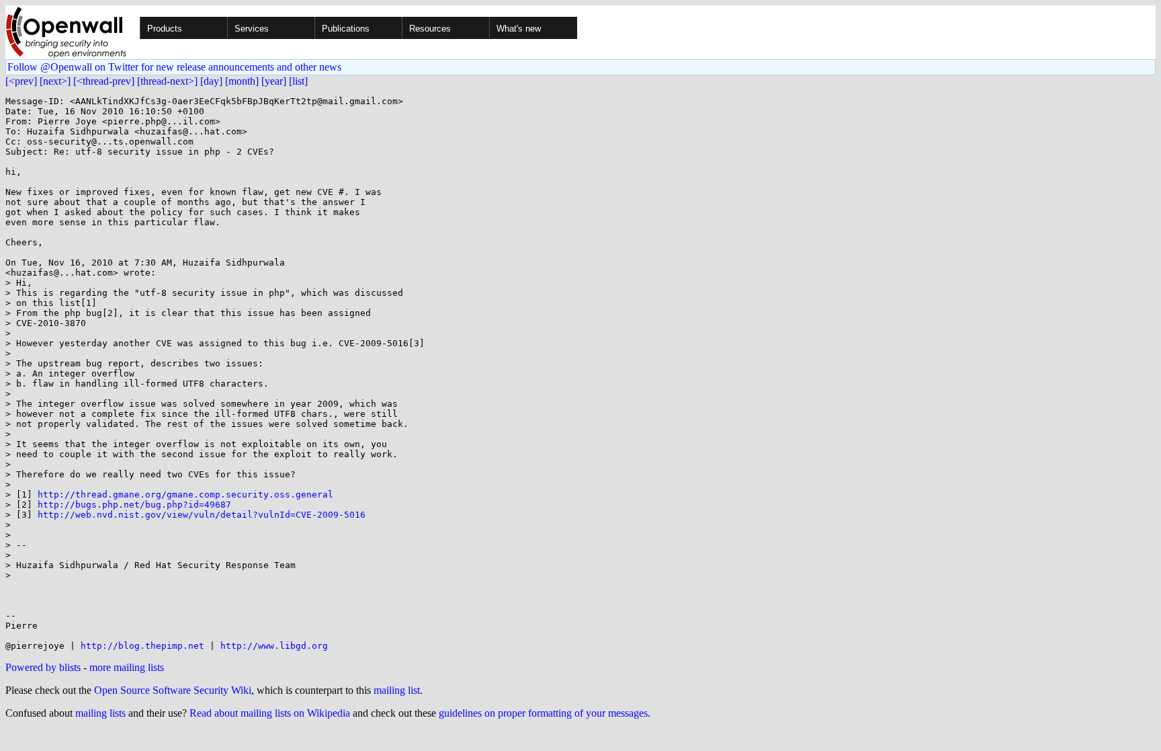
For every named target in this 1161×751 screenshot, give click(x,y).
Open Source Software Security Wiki (172, 690)
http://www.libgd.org (274, 646)
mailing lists (100, 713)
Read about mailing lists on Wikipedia (269, 713)
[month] (242, 81)
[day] (211, 81)
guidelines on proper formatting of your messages (543, 713)
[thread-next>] (167, 81)
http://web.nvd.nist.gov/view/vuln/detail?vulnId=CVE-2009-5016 (202, 515)
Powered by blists (43, 667)
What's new (519, 29)
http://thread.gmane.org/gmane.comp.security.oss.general (185, 494)
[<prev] (21, 81)
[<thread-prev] (103, 81)
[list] (298, 81)
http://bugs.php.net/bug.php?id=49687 (134, 505)
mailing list (397, 690)
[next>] (55, 81)
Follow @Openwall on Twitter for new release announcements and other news (174, 67)
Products (164, 29)
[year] (273, 81)
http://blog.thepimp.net (142, 646)
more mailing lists (126, 667)
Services (251, 29)
